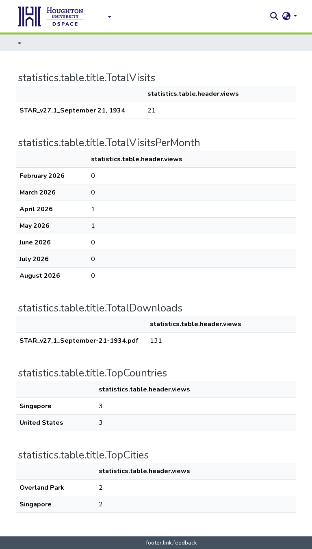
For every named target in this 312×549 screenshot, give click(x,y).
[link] (122, 542)
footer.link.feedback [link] (171, 543)
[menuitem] (107, 16)
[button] (51, 16)
